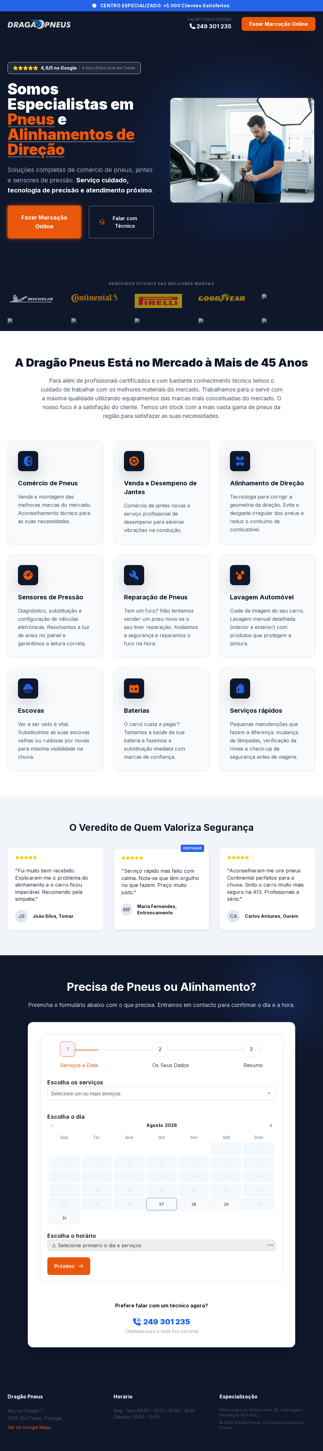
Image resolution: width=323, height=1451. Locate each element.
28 (193, 1204)
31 (64, 1218)
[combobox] (161, 1093)
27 (161, 1204)
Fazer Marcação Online (278, 24)
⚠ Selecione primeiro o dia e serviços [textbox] (96, 1245)
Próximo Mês (271, 1125)
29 (226, 1204)
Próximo (64, 1266)
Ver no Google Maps (29, 1427)
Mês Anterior (52, 1125)
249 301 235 (166, 1321)
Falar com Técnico (125, 222)
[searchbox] (163, 1094)
